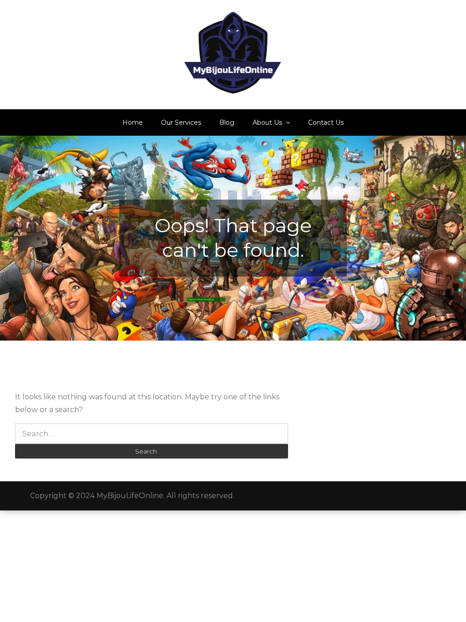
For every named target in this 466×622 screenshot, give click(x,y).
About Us (267, 122)
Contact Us (326, 122)
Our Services (181, 122)
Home (132, 122)
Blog (226, 122)
